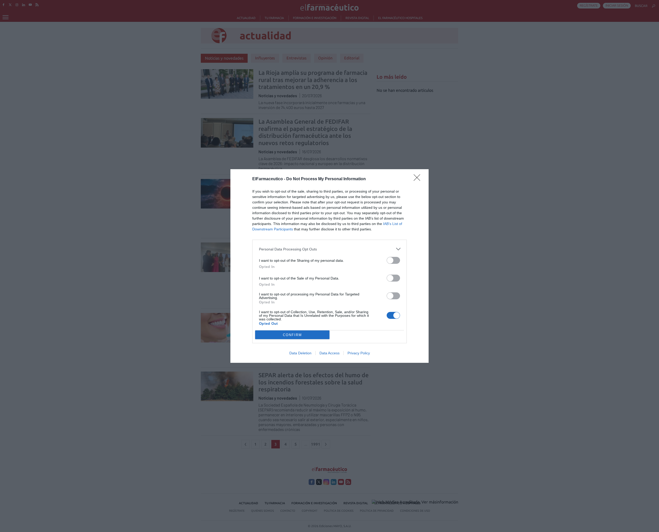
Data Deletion (300, 353)
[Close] (418, 179)
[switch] (393, 260)
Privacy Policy (359, 353)
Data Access (329, 353)
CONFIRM (292, 335)
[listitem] (329, 249)
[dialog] (329, 266)
